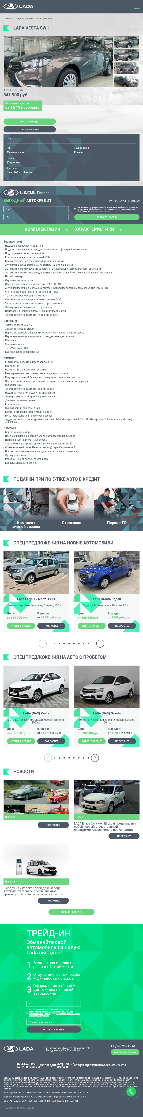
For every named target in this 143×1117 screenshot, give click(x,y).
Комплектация (43, 229)
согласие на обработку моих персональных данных (107, 210)
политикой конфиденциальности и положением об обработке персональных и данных (107, 208)
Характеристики (95, 229)
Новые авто (21, 1065)
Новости (106, 1065)
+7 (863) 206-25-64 (123, 1046)
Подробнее (51, 626)
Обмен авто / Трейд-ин (65, 1065)
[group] (58, 61)
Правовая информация (18, 1107)
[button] (107, 58)
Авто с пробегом (33, 1065)
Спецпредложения (23, 18)
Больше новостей (71, 912)
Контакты (119, 1065)
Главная (7, 18)
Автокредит (48, 1065)
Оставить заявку (106, 217)
